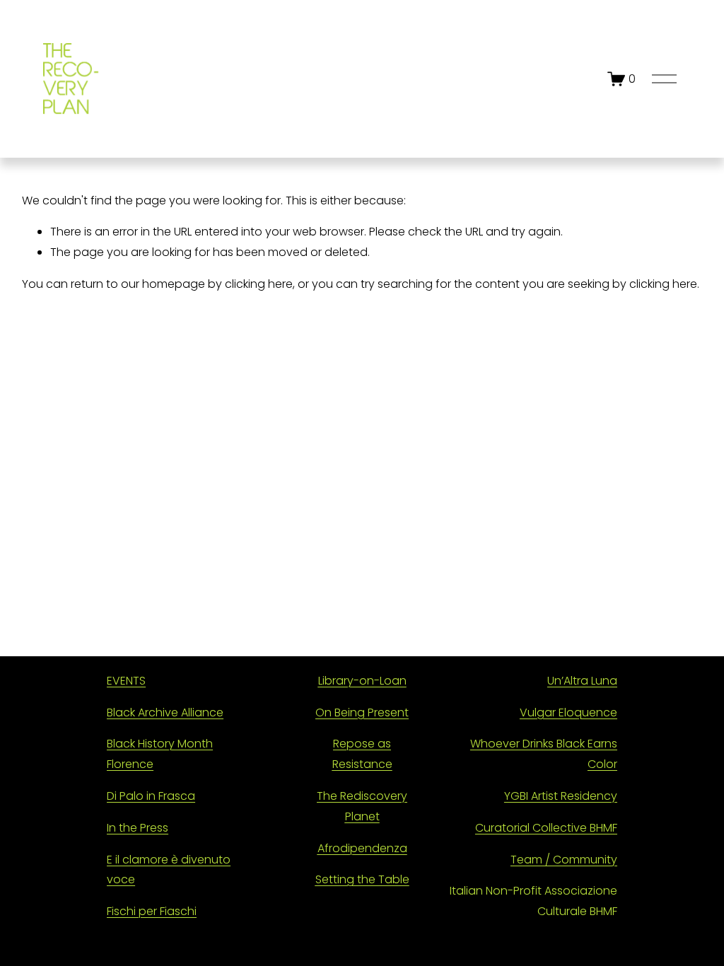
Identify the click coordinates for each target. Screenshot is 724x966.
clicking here (259, 284)
